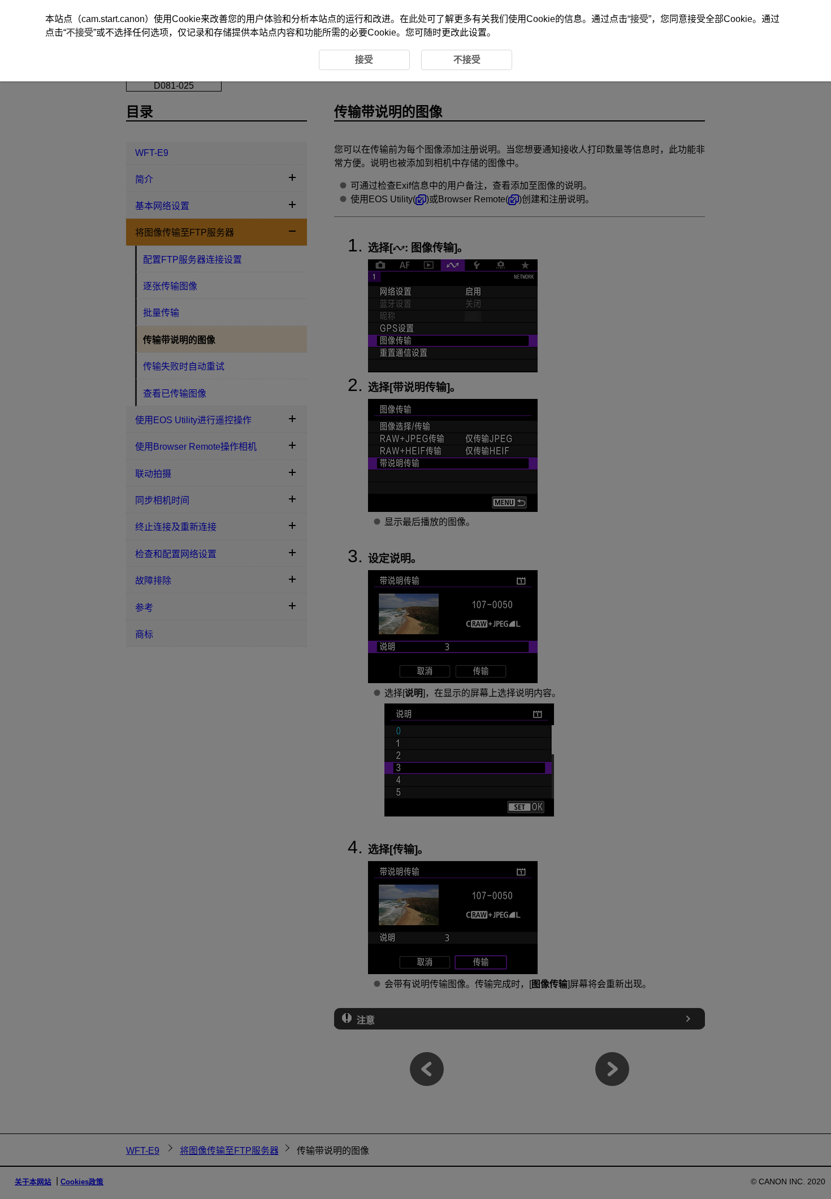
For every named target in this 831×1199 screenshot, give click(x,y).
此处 (418, 19)
